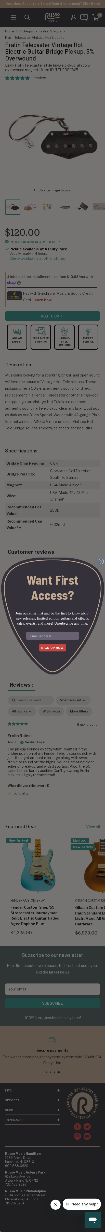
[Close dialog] (101, 561)
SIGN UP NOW (52, 648)
